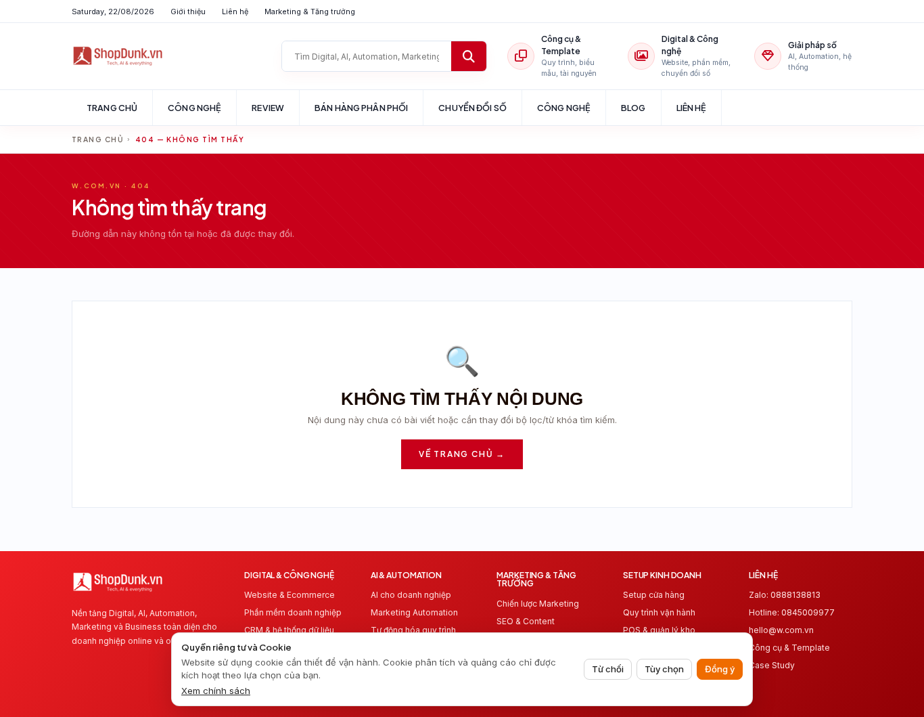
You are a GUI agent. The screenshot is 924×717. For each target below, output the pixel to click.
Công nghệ (194, 107)
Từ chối (608, 669)
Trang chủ (112, 107)
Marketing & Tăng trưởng (309, 11)
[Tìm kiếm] (468, 56)
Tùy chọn (664, 669)
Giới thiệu (188, 11)
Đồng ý (720, 669)
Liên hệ (235, 11)
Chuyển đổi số (472, 107)
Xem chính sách (215, 690)
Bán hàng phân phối (361, 107)
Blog (633, 107)
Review (268, 107)
